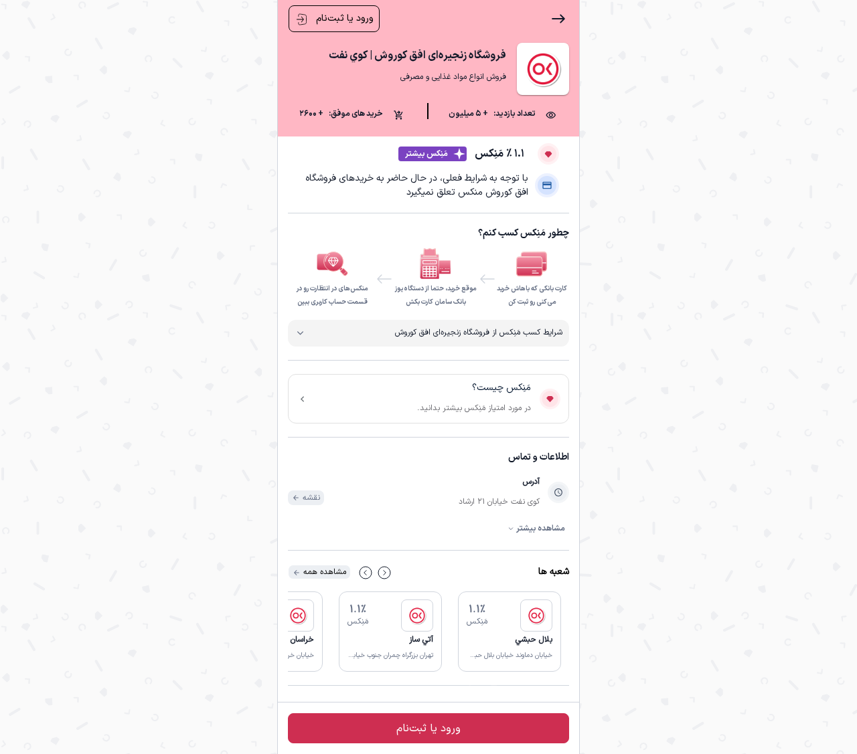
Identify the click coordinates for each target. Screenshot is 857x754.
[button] (509, 631)
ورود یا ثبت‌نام (343, 18)
